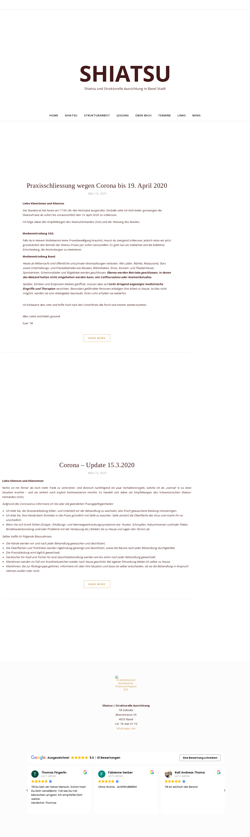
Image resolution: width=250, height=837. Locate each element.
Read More (96, 338)
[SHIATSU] (125, 59)
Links (182, 115)
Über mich (143, 115)
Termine (164, 115)
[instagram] (115, 4)
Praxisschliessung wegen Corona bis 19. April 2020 (97, 185)
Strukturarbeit (97, 115)
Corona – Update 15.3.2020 (97, 465)
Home (53, 115)
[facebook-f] (130, 4)
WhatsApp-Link (126, 728)
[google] (125, 4)
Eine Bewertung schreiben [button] (200, 758)
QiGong (123, 115)
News (196, 115)
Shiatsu (71, 115)
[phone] (120, 4)
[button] (224, 790)
